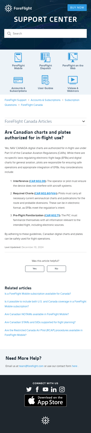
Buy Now (77, 7)
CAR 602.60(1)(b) (45, 193)
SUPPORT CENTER (45, 19)
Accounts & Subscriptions (46, 100)
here (75, 366)
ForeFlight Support (15, 100)
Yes (35, 268)
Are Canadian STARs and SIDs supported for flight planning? (40, 322)
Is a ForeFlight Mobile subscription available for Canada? (38, 293)
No (56, 268)
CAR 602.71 (52, 215)
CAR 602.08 (37, 181)
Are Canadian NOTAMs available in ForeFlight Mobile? (37, 314)
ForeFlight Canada (32, 105)
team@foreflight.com (31, 366)
